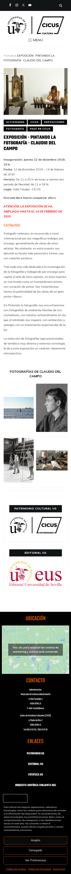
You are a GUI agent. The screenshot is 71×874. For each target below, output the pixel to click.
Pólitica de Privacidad (39, 869)
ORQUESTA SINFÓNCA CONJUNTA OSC (35, 785)
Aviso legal (59, 869)
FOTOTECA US (35, 774)
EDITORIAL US (35, 764)
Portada (9, 55)
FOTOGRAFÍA (15, 128)
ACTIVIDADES (15, 122)
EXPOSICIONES (54, 122)
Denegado (35, 850)
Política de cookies (16, 869)
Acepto (35, 840)
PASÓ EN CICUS (40, 128)
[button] (35, 40)
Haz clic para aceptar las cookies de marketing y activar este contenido (35, 649)
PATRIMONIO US (35, 753)
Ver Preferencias (35, 860)
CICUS (34, 122)
